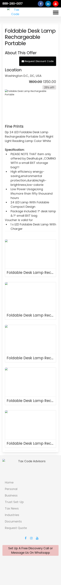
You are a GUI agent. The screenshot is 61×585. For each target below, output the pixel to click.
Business (11, 495)
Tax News (12, 508)
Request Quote (16, 528)
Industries (12, 515)
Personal (11, 489)
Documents (13, 521)
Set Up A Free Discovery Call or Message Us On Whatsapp (30, 550)
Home (9, 482)
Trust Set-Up (14, 502)
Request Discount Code (39, 61)
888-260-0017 (12, 3)
